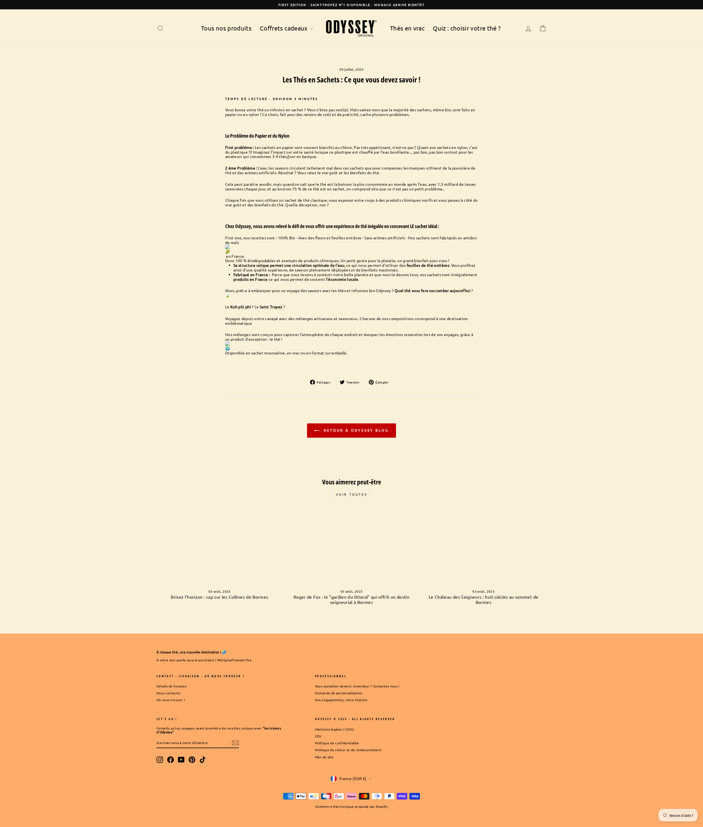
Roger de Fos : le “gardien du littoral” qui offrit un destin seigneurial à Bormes (351, 599)
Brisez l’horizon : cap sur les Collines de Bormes (219, 597)
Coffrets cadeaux (284, 28)
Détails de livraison (172, 686)
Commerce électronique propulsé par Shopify (351, 806)
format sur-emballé (329, 353)
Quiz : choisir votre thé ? (467, 28)
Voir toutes (351, 494)
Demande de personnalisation (338, 693)
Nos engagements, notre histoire (341, 700)
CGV (318, 736)
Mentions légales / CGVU (334, 729)
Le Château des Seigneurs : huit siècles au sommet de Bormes (483, 599)
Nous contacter (169, 693)
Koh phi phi (240, 306)
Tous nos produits (226, 28)
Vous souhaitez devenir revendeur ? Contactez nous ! (357, 686)
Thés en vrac (407, 28)
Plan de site (324, 757)
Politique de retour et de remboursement (348, 750)
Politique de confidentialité (337, 743)
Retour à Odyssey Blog (355, 430)
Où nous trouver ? (171, 700)
